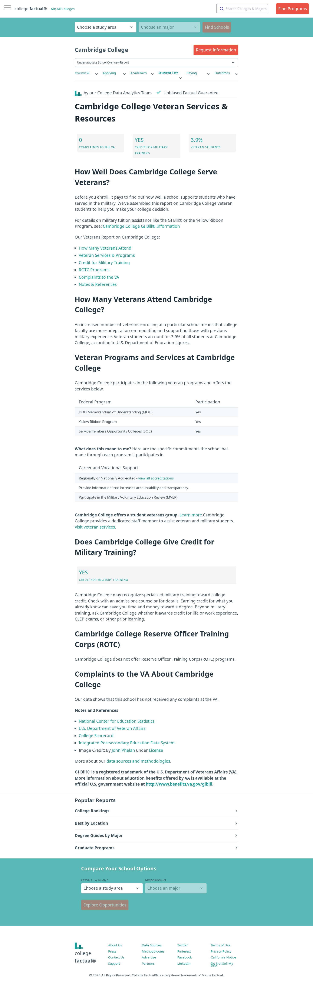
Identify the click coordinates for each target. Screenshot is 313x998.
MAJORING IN (155, 879)
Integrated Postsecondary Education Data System (127, 743)
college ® (31, 8)
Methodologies (153, 951)
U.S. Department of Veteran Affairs (112, 728)
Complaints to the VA (99, 277)
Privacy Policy (221, 951)
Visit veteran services (95, 527)
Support (114, 963)
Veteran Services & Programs (107, 255)
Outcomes (222, 73)
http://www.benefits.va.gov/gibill (179, 784)
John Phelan (123, 750)
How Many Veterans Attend (105, 248)
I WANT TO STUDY (94, 879)
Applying (109, 73)
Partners (148, 963)
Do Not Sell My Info (222, 964)
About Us (115, 945)
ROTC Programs (94, 270)
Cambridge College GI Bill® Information (141, 226)
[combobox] (242, 8)
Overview (82, 73)
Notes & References (98, 284)
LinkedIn (183, 963)
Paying (192, 73)
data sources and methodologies (138, 761)
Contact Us (116, 957)
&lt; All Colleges (63, 9)
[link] (87, 73)
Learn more (190, 515)
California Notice (223, 957)
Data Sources (152, 945)
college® (85, 957)
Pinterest (184, 951)
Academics (139, 73)
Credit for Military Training (104, 262)
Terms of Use (220, 945)
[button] (216, 50)
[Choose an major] (169, 27)
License (156, 750)
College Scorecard (96, 735)
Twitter (182, 945)
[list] (87, 73)
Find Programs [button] (292, 8)
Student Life (168, 73)
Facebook (184, 957)
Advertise (149, 957)
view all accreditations (156, 478)
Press (112, 951)
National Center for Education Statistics (116, 721)
